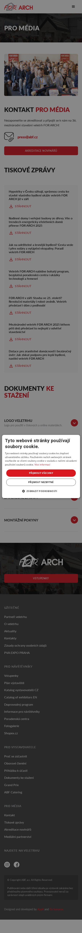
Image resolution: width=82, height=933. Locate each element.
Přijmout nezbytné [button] (41, 482)
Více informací (42, 464)
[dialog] (41, 466)
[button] (41, 491)
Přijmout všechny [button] (41, 473)
